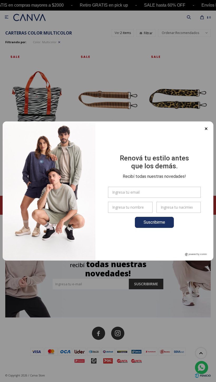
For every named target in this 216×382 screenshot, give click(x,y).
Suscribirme (154, 222)
